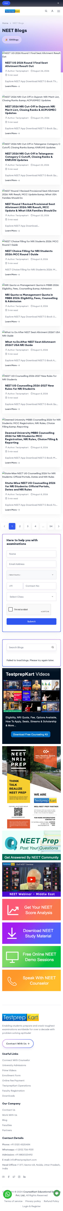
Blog (4, 1120)
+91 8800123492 (24, 1154)
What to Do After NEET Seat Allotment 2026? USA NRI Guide (30, 343)
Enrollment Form (11, 1075)
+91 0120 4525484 (20, 1144)
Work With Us (9, 1114)
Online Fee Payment (13, 1080)
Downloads (8, 1095)
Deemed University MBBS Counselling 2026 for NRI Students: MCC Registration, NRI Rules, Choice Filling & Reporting (31, 437)
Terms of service (13, 1201)
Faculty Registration (13, 1090)
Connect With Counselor (16, 1060)
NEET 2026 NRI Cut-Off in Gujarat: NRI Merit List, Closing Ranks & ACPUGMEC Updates (30, 110)
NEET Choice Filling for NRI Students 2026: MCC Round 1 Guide (29, 252)
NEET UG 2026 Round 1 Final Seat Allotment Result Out (26, 64)
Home (5, 23)
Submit (31, 621)
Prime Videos (9, 1070)
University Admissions (14, 1065)
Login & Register (31, 1206)
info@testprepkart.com (23, 1159)
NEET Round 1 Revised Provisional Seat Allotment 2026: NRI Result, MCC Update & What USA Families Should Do (30, 207)
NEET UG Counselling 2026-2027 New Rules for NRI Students (29, 387)
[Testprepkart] (12, 11)
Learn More (11, 86)
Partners (7, 1130)
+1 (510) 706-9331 (24, 1149)
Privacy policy (33, 1201)
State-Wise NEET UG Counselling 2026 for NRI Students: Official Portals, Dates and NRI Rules (30, 486)
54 (51, 526)
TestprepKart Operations (16, 1085)
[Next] (58, 526)
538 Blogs (11, 39)
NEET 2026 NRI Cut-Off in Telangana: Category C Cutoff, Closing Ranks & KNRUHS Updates (29, 157)
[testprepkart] (52, 11)
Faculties (7, 1125)
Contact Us (8, 1109)
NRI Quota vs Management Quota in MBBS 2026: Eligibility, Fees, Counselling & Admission (31, 298)
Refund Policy (51, 1201)
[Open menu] (58, 11)
